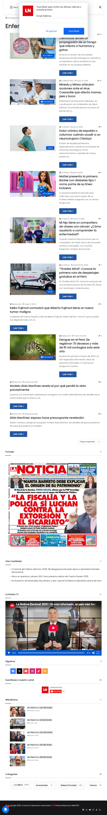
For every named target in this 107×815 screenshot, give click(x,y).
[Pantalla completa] (98, 652)
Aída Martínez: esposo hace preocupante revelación (47, 418)
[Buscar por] (100, 8)
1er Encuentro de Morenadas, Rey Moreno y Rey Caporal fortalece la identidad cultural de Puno (56, 580)
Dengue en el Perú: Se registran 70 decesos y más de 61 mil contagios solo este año (79, 345)
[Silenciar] (93, 652)
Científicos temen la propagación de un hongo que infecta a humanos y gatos (77, 44)
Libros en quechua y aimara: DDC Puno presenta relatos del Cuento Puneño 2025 (50, 576)
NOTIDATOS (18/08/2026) (39, 757)
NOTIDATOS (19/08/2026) (39, 744)
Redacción (16, 304)
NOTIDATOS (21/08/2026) (39, 720)
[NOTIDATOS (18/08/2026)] (17, 761)
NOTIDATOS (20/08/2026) (40, 732)
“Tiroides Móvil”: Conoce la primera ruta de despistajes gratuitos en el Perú (79, 273)
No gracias (51, 31)
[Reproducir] (9, 652)
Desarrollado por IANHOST (67, 805)
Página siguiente (87, 441)
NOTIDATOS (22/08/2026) (40, 707)
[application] (53, 628)
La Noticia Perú (67, 80)
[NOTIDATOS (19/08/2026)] (17, 748)
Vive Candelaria (13, 561)
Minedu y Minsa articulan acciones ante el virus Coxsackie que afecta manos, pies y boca (80, 90)
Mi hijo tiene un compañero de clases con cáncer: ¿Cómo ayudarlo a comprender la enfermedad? (80, 228)
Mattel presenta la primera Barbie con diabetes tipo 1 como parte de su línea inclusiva (78, 182)
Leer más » (68, 73)
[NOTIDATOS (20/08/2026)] (17, 736)
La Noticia (11, 18)
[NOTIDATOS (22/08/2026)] (17, 711)
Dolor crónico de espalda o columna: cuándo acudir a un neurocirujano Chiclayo (79, 134)
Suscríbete (74, 31)
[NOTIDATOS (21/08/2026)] (17, 724)
